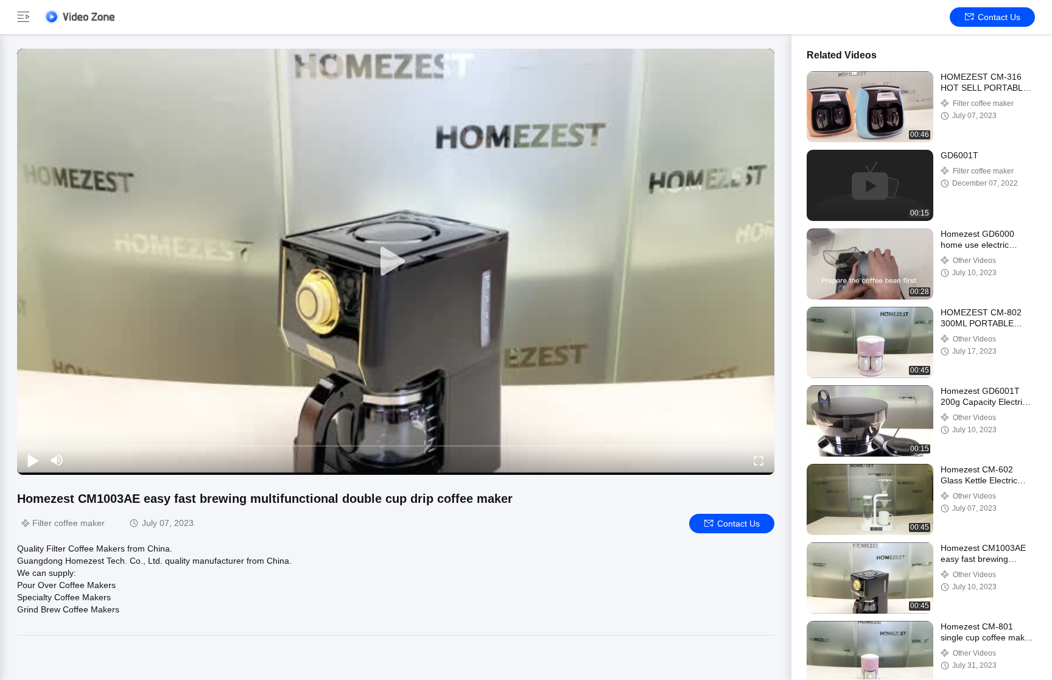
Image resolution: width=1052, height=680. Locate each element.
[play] (395, 262)
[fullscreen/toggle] (758, 460)
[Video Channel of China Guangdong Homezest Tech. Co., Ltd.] (79, 16)
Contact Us (999, 17)
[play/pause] (33, 460)
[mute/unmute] (57, 460)
